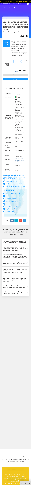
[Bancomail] (10, 8)
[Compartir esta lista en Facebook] (12, 220)
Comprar (16, 79)
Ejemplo (16, 74)
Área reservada (6, 3)
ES (15, 3)
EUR (20, 3)
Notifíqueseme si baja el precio (22, 71)
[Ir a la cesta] (26, 4)
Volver (5, 18)
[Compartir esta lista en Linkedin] (24, 220)
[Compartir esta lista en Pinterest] (20, 220)
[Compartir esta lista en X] (16, 220)
